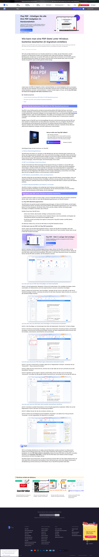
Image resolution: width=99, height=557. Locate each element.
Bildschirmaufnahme (59, 537)
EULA (91, 555)
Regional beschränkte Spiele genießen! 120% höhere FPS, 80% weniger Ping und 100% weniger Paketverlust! (50, 1)
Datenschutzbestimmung (9, 553)
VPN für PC (43, 532)
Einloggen (93, 5)
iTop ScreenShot (28, 535)
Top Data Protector (28, 538)
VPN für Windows (44, 528)
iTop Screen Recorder (29, 530)
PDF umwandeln (53, 480)
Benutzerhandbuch (75, 532)
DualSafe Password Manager (30, 542)
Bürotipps (57, 533)
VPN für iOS (43, 533)
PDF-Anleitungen (36, 480)
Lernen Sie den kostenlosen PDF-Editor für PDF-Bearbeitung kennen (41, 97)
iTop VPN (26, 528)
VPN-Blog (57, 532)
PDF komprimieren (71, 480)
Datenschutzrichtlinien (82, 555)
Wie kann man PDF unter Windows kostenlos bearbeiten (38, 99)
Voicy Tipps (57, 535)
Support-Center (75, 528)
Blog (18, 8)
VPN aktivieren (75, 533)
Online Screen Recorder (29, 543)
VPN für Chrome (44, 537)
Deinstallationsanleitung (76, 535)
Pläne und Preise (28, 545)
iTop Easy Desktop (28, 532)
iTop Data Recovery (28, 537)
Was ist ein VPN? (58, 528)
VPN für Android (44, 535)
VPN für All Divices (45, 543)
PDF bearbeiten (19, 480)
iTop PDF (75, 111)
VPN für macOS (44, 530)
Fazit (25, 101)
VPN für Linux (44, 540)
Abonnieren (57, 515)
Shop (75, 5)
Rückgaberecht (72, 555)
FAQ (72, 530)
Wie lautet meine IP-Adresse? (61, 530)
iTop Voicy (27, 533)
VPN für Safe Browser (45, 542)
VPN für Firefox (44, 538)
